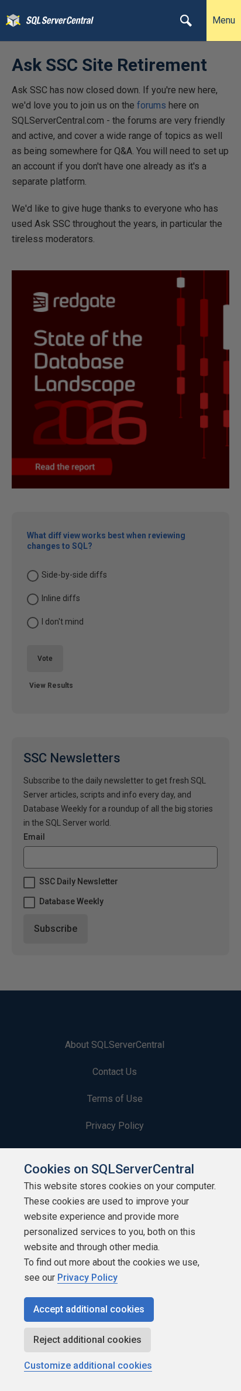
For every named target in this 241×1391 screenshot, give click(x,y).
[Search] (186, 20)
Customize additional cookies (88, 1365)
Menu (223, 20)
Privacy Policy (87, 1277)
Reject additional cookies (87, 1339)
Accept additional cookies (88, 1309)
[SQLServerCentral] (10, 20)
